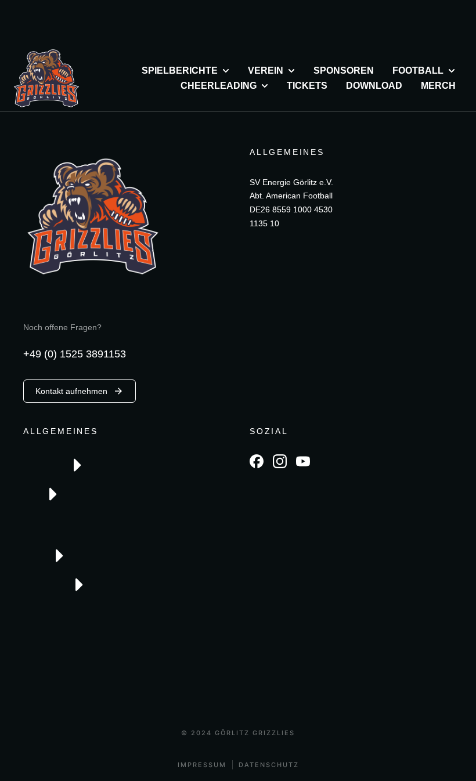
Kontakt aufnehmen (71, 391)
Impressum (202, 765)
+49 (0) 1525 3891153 (74, 354)
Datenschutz (269, 765)
